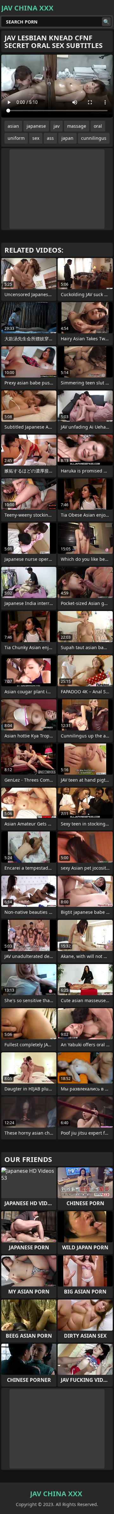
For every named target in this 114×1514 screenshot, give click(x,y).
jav (57, 126)
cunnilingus (93, 138)
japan (67, 138)
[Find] (106, 21)
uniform (16, 138)
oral (98, 126)
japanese (36, 126)
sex (35, 138)
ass (50, 138)
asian (13, 126)
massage (76, 126)
